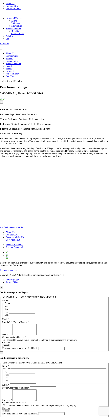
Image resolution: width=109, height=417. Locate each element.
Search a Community (15, 247)
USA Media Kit (13, 240)
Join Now (4, 43)
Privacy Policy (12, 280)
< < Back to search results (11, 227)
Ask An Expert (12, 73)
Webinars (15, 23)
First (7, 306)
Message (7, 334)
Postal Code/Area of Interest (15, 322)
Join (7, 38)
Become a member (8, 270)
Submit (6, 345)
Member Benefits (13, 28)
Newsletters (16, 26)
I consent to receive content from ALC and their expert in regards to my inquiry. (41, 340)
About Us (10, 3)
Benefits (15, 31)
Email (5, 319)
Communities (12, 6)
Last (7, 312)
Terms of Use (12, 282)
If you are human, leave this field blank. (20, 348)
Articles (9, 36)
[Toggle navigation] (1, 49)
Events (14, 21)
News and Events (13, 18)
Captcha (6, 342)
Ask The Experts (13, 8)
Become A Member (14, 244)
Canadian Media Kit (15, 237)
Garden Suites (17, 33)
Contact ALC (12, 234)
